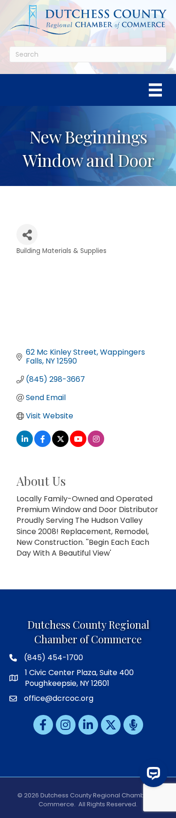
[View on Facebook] (42, 444)
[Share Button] (27, 234)
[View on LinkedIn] (24, 444)
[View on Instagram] (96, 444)
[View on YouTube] (78, 444)
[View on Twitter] (60, 444)
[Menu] (155, 90)
